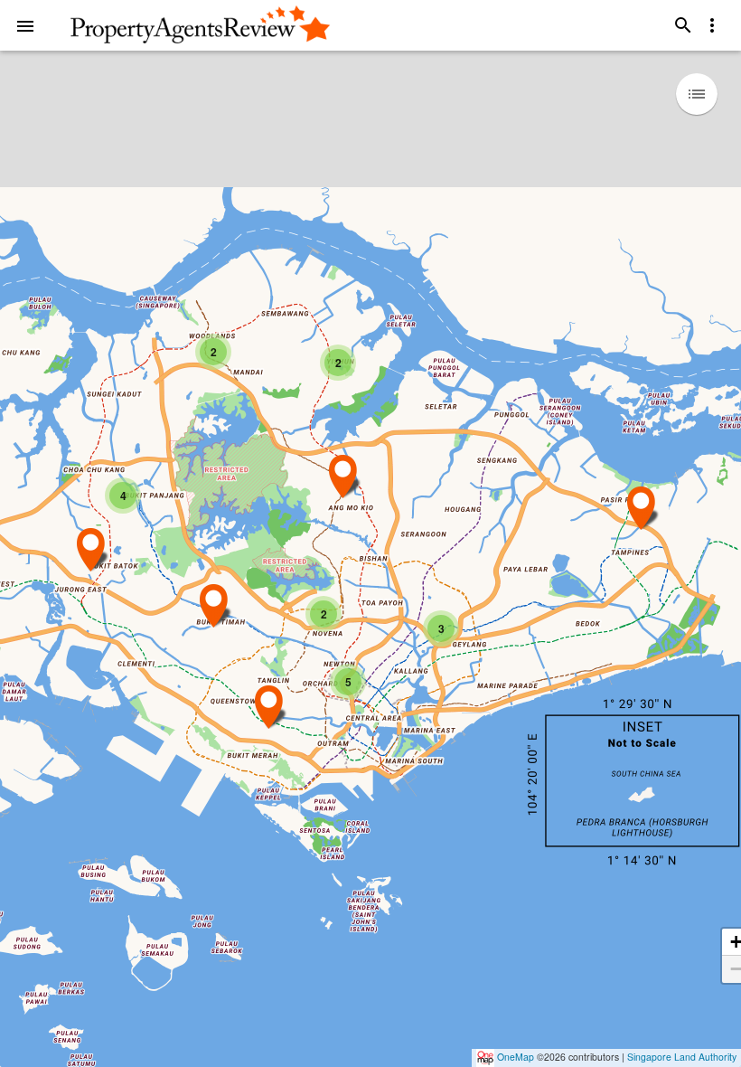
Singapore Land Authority (681, 1056)
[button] (25, 25)
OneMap (515, 1056)
